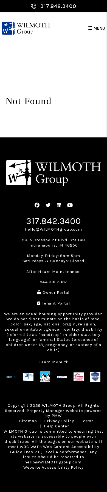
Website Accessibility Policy (53, 467)
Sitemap (28, 420)
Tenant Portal (55, 303)
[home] (26, 28)
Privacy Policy (59, 420)
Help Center (56, 426)
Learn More (53, 362)
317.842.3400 (58, 6)
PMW (57, 415)
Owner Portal (55, 292)
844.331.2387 (53, 281)
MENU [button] (98, 28)
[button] (37, 205)
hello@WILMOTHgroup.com (53, 229)
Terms (87, 420)
